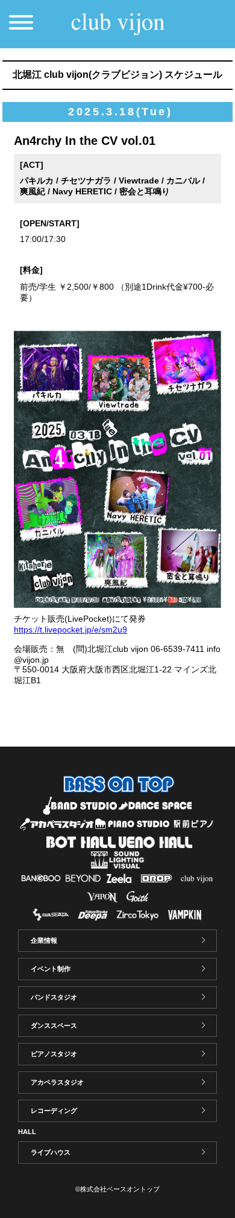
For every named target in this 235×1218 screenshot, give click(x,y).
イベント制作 (50, 968)
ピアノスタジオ (54, 1053)
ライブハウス (50, 1152)
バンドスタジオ (54, 997)
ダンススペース (54, 1025)
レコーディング (54, 1110)
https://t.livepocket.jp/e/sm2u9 (70, 629)
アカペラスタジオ (57, 1082)
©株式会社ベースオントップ (117, 1189)
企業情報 (44, 940)
